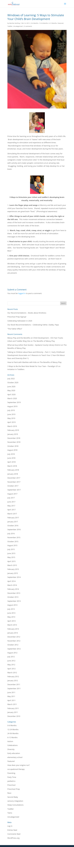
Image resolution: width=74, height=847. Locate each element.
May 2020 (11, 390)
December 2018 (13, 438)
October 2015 (12, 541)
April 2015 (11, 561)
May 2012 (11, 664)
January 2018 (12, 474)
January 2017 (12, 521)
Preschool (11, 785)
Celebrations (12, 745)
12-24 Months (43, 23)
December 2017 (13, 478)
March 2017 (12, 513)
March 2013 (12, 625)
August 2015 (12, 545)
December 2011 (13, 684)
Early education (13, 753)
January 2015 (12, 573)
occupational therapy (16, 769)
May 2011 (11, 696)
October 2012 (12, 645)
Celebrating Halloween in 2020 (19, 321)
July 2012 (11, 656)
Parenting (11, 773)
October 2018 (12, 446)
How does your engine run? (18, 765)
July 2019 (11, 410)
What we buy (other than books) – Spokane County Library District (34, 345)
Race (9, 793)
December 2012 (13, 637)
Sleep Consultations (15, 805)
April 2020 (11, 394)
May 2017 (11, 506)
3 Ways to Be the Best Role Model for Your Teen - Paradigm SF (32, 366)
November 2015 (13, 537)
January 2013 (12, 633)
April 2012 (11, 668)
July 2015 (11, 549)
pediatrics (11, 781)
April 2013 (11, 621)
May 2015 (11, 557)
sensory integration (15, 801)
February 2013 (13, 629)
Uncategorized (18, 26)
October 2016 (12, 525)
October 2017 (12, 486)
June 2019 (11, 414)
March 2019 (12, 426)
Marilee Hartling (14, 23)
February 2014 (13, 589)
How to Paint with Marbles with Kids (22, 362)
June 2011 (11, 692)
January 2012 (12, 680)
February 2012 (13, 676)
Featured (60, 23)
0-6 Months (34, 23)
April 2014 (11, 581)
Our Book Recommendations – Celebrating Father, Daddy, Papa (33, 325)
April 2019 (11, 422)
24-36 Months (12, 733)
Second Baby (12, 797)
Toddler (9, 26)
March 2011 (12, 704)
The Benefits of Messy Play (44, 341)
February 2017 (13, 517)
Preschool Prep (13, 789)
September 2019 (14, 402)
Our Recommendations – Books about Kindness (26, 313)
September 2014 (14, 577)
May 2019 (11, 418)
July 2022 (11, 378)
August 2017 (12, 494)
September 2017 (14, 490)
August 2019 (12, 406)
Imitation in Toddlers (15, 369)
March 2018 (12, 466)
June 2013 (11, 613)
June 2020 (11, 386)
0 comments (28, 26)
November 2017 (13, 482)
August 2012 (12, 653)
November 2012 (13, 641)
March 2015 (12, 565)
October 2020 (12, 382)
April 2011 (11, 700)
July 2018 (11, 454)
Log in (9, 826)
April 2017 (11, 509)
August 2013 (12, 605)
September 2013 (14, 601)
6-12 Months (53, 23)
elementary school (14, 757)
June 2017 (11, 502)
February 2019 (13, 430)
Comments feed (13, 834)
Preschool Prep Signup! (16, 317)
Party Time (11, 777)
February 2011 (13, 708)
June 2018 (11, 458)
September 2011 (14, 688)
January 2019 (12, 434)
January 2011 (12, 712)
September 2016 (14, 529)
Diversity (10, 749)
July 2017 (11, 498)
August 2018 (12, 450)
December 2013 (13, 593)
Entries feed (12, 830)
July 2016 (11, 533)
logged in (22, 293)
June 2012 (11, 661)
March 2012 (12, 672)
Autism (10, 741)
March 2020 (12, 398)
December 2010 (13, 716)
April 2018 (11, 462)
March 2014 (12, 585)
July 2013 (11, 609)
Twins (9, 813)
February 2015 (13, 569)
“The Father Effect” (14, 329)
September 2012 (14, 649)
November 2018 (13, 442)
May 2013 (11, 617)
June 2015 (11, 553)
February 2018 (13, 470)
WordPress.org (13, 838)
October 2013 (12, 597)
